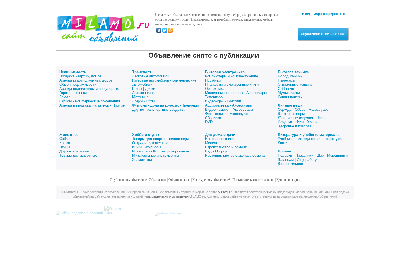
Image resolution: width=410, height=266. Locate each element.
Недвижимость (72, 72)
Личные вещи (290, 105)
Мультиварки (289, 93)
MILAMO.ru (225, 192)
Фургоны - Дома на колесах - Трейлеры (165, 105)
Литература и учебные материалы (308, 134)
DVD (209, 122)
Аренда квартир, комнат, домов (86, 80)
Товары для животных (78, 155)
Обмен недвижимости (77, 84)
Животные (68, 134)
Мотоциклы (141, 97)
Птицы (64, 147)
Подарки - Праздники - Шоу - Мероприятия (313, 155)
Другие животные (74, 151)
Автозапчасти (143, 93)
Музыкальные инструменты (155, 155)
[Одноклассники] (170, 30)
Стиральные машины (295, 84)
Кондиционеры (290, 97)
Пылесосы (286, 80)
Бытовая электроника (225, 72)
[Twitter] (165, 30)
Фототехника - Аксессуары (227, 114)
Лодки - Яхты (143, 101)
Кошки (64, 143)
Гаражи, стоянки (73, 93)
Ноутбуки (213, 80)
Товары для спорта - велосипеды (160, 139)
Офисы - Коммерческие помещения (89, 101)
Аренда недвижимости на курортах (89, 89)
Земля (64, 97)
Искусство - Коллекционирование (160, 151)
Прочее (284, 151)
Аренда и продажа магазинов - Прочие (92, 105)
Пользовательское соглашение (253, 180)
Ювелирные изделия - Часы (301, 118)
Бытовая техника (293, 72)
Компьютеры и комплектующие (231, 76)
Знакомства (142, 159)
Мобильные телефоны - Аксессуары (236, 93)
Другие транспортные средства (158, 109)
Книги (282, 143)
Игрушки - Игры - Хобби (297, 122)
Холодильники (290, 76)
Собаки (65, 139)
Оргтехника (214, 89)
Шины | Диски (143, 89)
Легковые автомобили (150, 76)
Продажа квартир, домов (80, 76)
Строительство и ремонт (226, 147)
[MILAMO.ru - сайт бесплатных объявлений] (102, 38)
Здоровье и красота (294, 126)
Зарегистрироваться (330, 14)
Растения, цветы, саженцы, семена (235, 155)
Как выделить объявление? (211, 180)
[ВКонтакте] (159, 30)
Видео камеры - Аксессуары (229, 109)
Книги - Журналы (146, 147)
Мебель (211, 143)
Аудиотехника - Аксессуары (228, 105)
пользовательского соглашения (166, 196)
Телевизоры (215, 97)
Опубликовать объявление (323, 34)
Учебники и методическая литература (310, 139)
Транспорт (141, 72)
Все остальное (290, 164)
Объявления (157, 180)
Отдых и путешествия (150, 143)
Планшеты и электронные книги (232, 84)
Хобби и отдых (145, 134)
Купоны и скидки (288, 180)
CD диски (213, 118)
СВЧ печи (286, 89)
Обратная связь (179, 180)
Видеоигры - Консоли (223, 101)
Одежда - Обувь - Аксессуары (303, 109)
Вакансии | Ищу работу (297, 159)
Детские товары (291, 114)
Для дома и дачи (220, 134)
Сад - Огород (216, 151)
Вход (306, 14)
